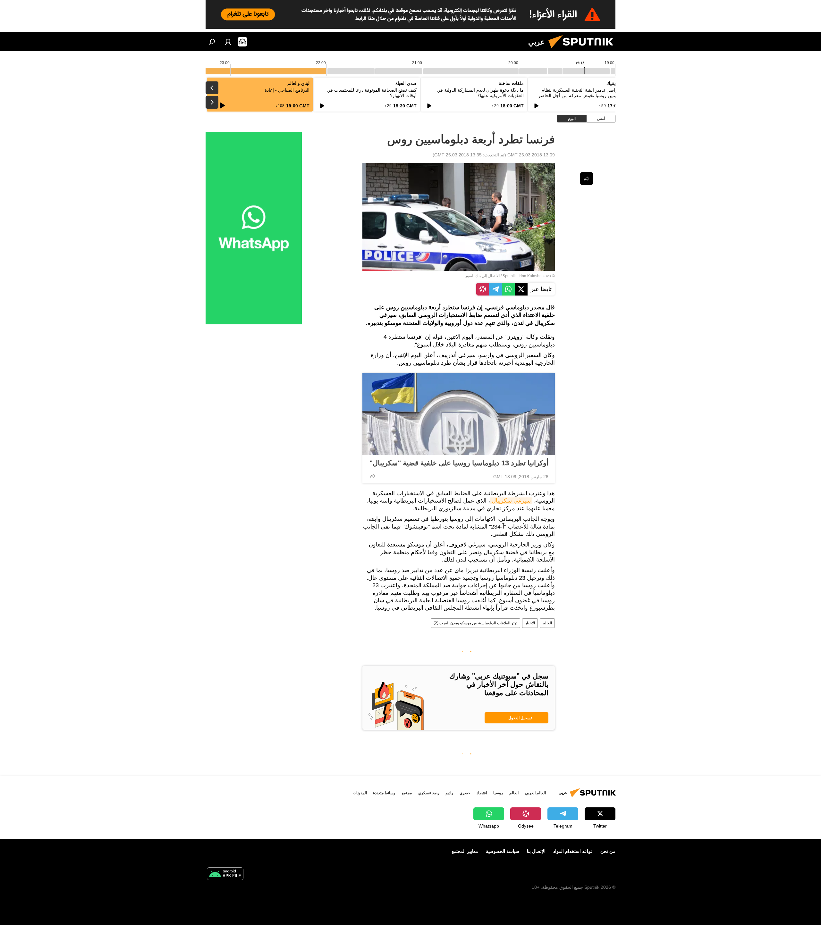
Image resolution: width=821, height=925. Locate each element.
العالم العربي (535, 793)
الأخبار (530, 623)
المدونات (360, 793)
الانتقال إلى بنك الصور (482, 276)
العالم (547, 623)
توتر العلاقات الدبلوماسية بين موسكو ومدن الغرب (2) (475, 623)
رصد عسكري (428, 793)
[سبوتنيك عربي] (583, 49)
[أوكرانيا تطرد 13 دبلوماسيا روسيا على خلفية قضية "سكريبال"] (458, 414)
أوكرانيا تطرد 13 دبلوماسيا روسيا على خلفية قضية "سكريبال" (458, 463)
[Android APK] (225, 874)
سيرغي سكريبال (511, 500)
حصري (465, 793)
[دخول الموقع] (228, 41)
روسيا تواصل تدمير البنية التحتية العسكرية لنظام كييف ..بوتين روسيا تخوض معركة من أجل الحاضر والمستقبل (584, 96)
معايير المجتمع (465, 851)
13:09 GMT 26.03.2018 (531, 154)
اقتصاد (482, 793)
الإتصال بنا (536, 851)
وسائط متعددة (384, 793)
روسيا (498, 793)
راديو (449, 793)
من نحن (607, 851)
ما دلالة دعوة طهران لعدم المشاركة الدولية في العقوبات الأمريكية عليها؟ (480, 93)
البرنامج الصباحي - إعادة (287, 90)
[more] (372, 476)
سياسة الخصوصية (502, 851)
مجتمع (407, 793)
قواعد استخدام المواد (573, 851)
